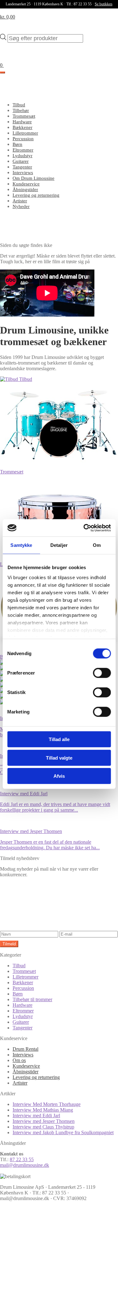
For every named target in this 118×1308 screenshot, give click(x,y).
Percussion (23, 138)
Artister (20, 200)
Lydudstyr (22, 155)
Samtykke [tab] (21, 545)
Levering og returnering (36, 195)
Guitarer (21, 161)
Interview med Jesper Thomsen (44, 1121)
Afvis (59, 776)
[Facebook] (47, 1251)
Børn (17, 144)
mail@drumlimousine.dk (24, 1165)
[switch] (102, 673)
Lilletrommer (25, 133)
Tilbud (19, 104)
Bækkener (22, 127)
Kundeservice (26, 183)
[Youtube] (47, 1300)
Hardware (22, 121)
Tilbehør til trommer (32, 999)
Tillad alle (59, 739)
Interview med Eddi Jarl (36, 1115)
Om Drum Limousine (33, 178)
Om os (19, 1060)
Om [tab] (97, 545)
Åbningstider (25, 189)
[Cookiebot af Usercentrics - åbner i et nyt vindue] (84, 528)
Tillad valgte (59, 757)
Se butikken (103, 4)
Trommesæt (24, 116)
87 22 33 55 (22, 1159)
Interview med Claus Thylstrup (43, 1126)
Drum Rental (25, 1049)
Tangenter (22, 166)
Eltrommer (23, 149)
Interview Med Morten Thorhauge (47, 1104)
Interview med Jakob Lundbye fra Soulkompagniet (63, 1132)
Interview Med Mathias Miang (43, 1110)
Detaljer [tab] (59, 545)
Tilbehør (21, 110)
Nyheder (21, 206)
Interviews (23, 172)
